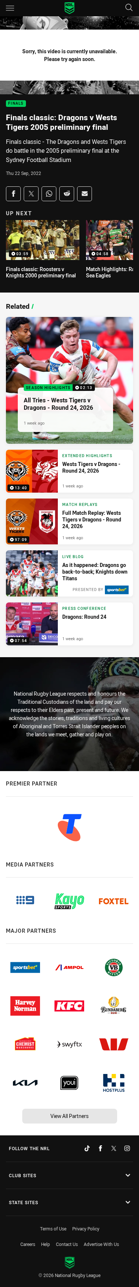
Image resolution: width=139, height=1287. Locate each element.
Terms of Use (53, 1229)
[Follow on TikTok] (87, 1148)
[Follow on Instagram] (127, 1148)
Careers (27, 1244)
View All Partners (69, 1115)
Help (45, 1244)
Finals (16, 103)
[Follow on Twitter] (114, 1148)
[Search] (129, 8)
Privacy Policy (85, 1229)
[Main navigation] (10, 8)
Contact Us (67, 1244)
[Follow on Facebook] (100, 1148)
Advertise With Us (101, 1244)
